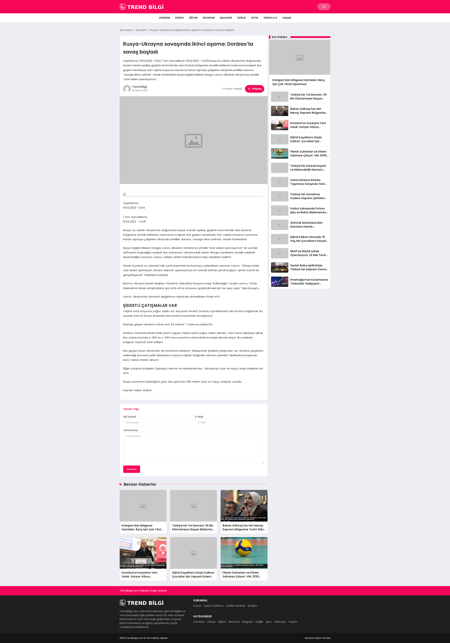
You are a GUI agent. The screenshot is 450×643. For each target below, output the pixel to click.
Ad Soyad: (129, 416)
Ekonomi (209, 18)
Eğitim (193, 18)
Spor (254, 18)
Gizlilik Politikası (235, 606)
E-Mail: (199, 416)
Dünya (179, 18)
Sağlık (241, 18)
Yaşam (286, 18)
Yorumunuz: (130, 430)
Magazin (226, 18)
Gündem (164, 18)
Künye (197, 606)
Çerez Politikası (213, 606)
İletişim (252, 606)
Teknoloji (270, 18)
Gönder (132, 469)
